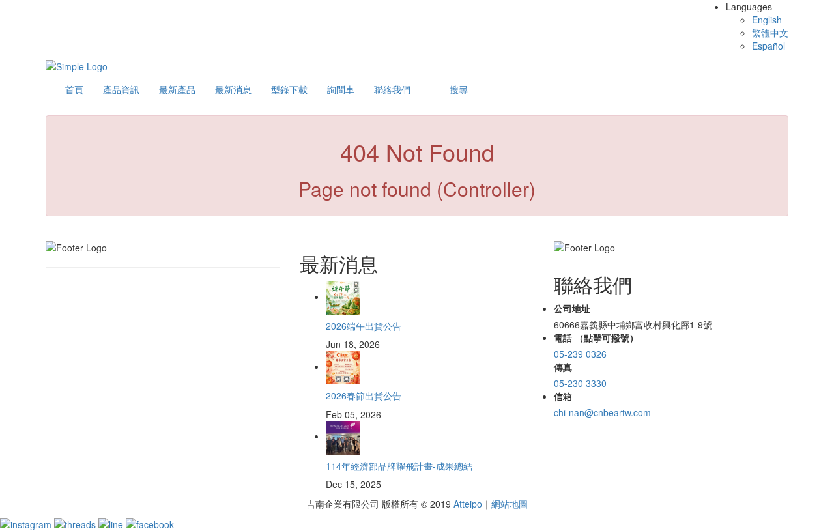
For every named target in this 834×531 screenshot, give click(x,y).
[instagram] (27, 523)
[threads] (76, 523)
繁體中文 (770, 32)
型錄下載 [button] (289, 89)
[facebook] (150, 523)
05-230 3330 (580, 383)
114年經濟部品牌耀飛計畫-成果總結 (399, 465)
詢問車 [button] (340, 89)
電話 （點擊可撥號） (596, 337)
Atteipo (467, 503)
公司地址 (572, 308)
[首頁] (77, 65)
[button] (459, 89)
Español (768, 45)
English (767, 19)
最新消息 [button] (233, 89)
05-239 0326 (580, 353)
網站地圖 (509, 503)
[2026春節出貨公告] (343, 366)
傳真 (563, 366)
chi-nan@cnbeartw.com (602, 412)
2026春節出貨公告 (363, 395)
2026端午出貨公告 (363, 325)
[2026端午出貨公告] (343, 296)
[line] (112, 523)
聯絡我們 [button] (392, 89)
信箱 (563, 396)
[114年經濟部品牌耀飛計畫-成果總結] (343, 435)
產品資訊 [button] (121, 89)
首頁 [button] (74, 89)
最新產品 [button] (177, 89)
